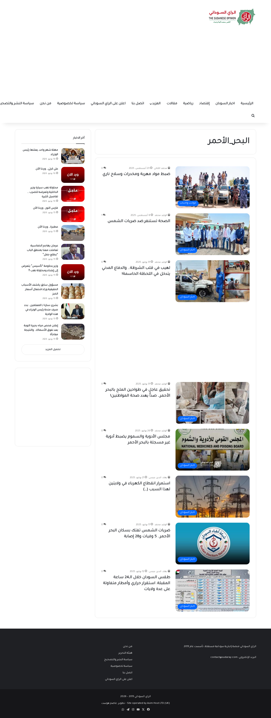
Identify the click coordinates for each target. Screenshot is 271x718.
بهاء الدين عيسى (158, 477)
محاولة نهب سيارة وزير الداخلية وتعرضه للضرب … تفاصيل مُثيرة (42, 192)
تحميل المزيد (53, 349)
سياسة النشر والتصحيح (118, 659)
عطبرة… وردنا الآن (48, 227)
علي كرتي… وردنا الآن (47, 169)
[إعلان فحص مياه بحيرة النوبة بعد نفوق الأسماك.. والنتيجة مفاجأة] (72, 332)
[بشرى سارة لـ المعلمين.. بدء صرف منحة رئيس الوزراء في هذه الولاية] (72, 311)
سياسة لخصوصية (71, 104)
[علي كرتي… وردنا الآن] (72, 175)
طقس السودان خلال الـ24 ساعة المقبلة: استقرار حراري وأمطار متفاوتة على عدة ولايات (136, 583)
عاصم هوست (109, 703)
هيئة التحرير (125, 653)
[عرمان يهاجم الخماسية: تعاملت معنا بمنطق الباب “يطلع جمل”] (72, 252)
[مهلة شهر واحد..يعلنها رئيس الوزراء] (72, 156)
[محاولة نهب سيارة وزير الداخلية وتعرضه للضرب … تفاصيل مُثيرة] (72, 194)
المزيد (156, 104)
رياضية (188, 104)
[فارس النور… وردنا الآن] (72, 214)
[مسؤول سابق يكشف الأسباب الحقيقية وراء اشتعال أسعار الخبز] (72, 291)
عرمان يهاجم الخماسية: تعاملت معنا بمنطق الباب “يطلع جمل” (42, 250)
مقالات (172, 104)
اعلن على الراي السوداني (108, 104)
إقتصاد (204, 104)
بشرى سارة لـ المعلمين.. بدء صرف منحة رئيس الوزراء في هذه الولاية (41, 310)
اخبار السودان (225, 104)
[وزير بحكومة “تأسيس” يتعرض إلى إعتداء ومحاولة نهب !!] (72, 272)
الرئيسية (247, 104)
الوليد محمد (161, 215)
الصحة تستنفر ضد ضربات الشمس (139, 221)
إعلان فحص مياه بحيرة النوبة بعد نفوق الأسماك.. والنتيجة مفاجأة (41, 330)
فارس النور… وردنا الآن (45, 208)
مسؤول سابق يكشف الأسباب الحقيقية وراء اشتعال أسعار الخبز (39, 290)
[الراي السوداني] (232, 16)
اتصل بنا (137, 104)
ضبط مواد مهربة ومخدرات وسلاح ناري (136, 174)
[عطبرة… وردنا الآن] (72, 233)
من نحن (45, 104)
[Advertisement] (135, 65)
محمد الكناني (160, 168)
